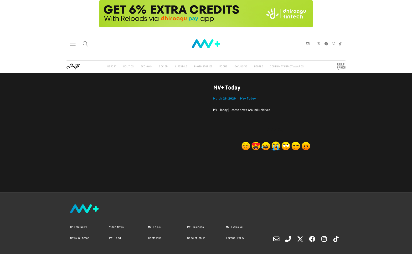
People (258, 66)
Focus (223, 66)
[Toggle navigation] (73, 43)
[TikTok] (336, 239)
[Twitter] (300, 239)
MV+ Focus (154, 227)
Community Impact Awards (287, 66)
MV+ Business (195, 227)
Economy (146, 66)
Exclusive (240, 66)
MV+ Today (248, 98)
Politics (128, 66)
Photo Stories (203, 66)
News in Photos (79, 238)
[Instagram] (324, 239)
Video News (116, 227)
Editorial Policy (235, 238)
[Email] (276, 239)
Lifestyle (181, 66)
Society (163, 66)
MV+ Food (115, 238)
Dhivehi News (78, 227)
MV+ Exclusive (234, 227)
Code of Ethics (196, 238)
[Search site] (85, 44)
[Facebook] (312, 239)
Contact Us (154, 238)
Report (111, 66)
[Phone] (288, 239)
